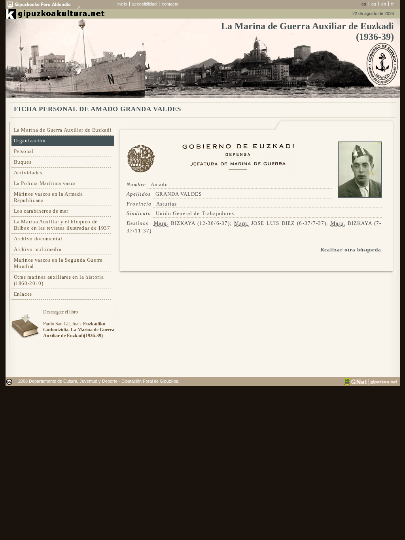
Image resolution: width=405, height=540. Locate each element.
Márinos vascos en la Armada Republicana (48, 197)
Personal (24, 151)
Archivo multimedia (38, 249)
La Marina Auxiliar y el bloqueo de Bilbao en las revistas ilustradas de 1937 (62, 225)
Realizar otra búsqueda (351, 250)
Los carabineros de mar (41, 211)
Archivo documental (38, 239)
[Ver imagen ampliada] (360, 196)
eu (373, 4)
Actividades (28, 173)
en (383, 4)
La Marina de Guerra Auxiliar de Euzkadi (63, 130)
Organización (30, 140)
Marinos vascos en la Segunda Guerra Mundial (58, 263)
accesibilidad (144, 4)
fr (392, 4)
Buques (23, 162)
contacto (170, 4)
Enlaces (23, 294)
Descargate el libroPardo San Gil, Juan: (78, 323)
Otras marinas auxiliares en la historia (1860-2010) (59, 280)
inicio (122, 4)
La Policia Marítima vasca (45, 183)
